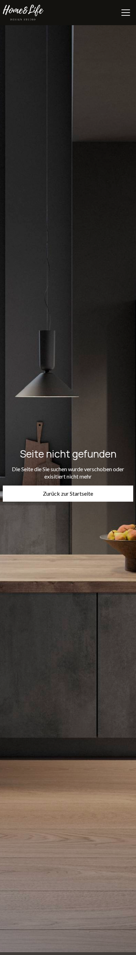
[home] (23, 12)
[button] (125, 12)
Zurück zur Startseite (68, 493)
